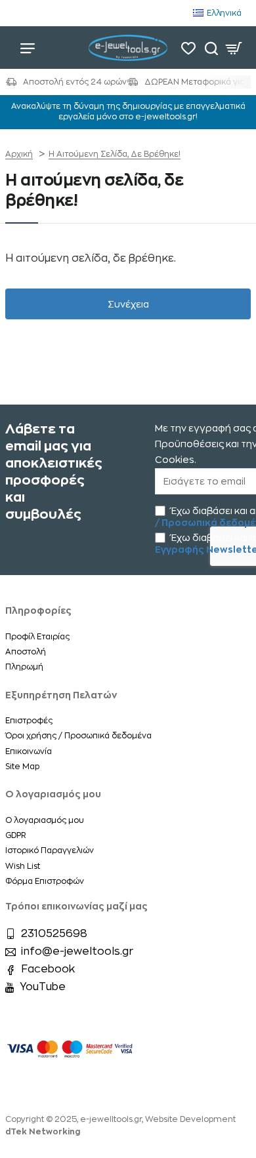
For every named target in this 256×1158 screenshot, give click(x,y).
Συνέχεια (128, 304)
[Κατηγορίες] (27, 47)
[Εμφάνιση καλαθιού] (234, 47)
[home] (19, 154)
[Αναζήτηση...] (211, 47)
